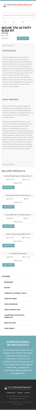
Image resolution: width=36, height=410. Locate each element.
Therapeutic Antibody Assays (15, 293)
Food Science (9, 328)
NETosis (7, 287)
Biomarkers (8, 282)
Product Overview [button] (7, 45)
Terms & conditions (18, 404)
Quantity (5, 38)
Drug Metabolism (10, 304)
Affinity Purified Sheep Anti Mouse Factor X (18, 176)
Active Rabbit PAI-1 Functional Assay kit (18, 215)
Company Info (10, 393)
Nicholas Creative (29, 402)
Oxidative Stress (10, 298)
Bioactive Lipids (10, 323)
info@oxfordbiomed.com (20, 398)
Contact (27, 393)
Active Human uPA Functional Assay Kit (18, 195)
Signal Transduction (12, 309)
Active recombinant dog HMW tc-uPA (18, 234)
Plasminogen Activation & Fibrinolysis (14, 316)
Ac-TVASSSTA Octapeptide (18, 253)
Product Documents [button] (8, 164)
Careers (20, 393)
